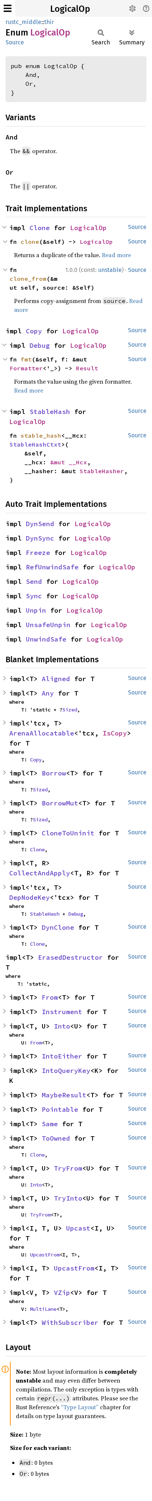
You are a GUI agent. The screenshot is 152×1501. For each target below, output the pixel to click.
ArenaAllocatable (41, 733)
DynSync (40, 538)
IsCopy (115, 733)
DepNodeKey (29, 897)
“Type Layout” (80, 1407)
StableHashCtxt (35, 444)
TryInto (68, 1198)
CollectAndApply (39, 873)
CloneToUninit (68, 833)
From (50, 997)
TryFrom (68, 1168)
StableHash (50, 411)
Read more (116, 255)
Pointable (60, 1109)
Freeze (38, 552)
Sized (69, 709)
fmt (26, 359)
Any (48, 693)
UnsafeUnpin (48, 624)
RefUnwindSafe (52, 567)
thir (49, 22)
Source (15, 42)
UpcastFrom (44, 1254)
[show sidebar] (7, 8)
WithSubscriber (70, 1322)
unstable (110, 269)
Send (34, 581)
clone (30, 241)
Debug (40, 345)
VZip (62, 1292)
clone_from (28, 278)
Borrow (54, 773)
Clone (40, 227)
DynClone (58, 927)
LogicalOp (70, 9)
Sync (34, 596)
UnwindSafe (46, 639)
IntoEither (62, 1056)
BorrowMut (60, 803)
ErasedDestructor (70, 957)
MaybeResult (64, 1095)
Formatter (26, 368)
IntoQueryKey (66, 1070)
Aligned (56, 678)
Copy (34, 331)
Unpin (36, 610)
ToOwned (56, 1138)
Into (62, 1026)
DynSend (40, 523)
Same (50, 1124)
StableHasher (102, 471)
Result (87, 368)
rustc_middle (23, 22)
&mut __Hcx (68, 462)
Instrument (62, 1011)
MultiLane (43, 1309)
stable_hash (41, 435)
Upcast (78, 1228)
